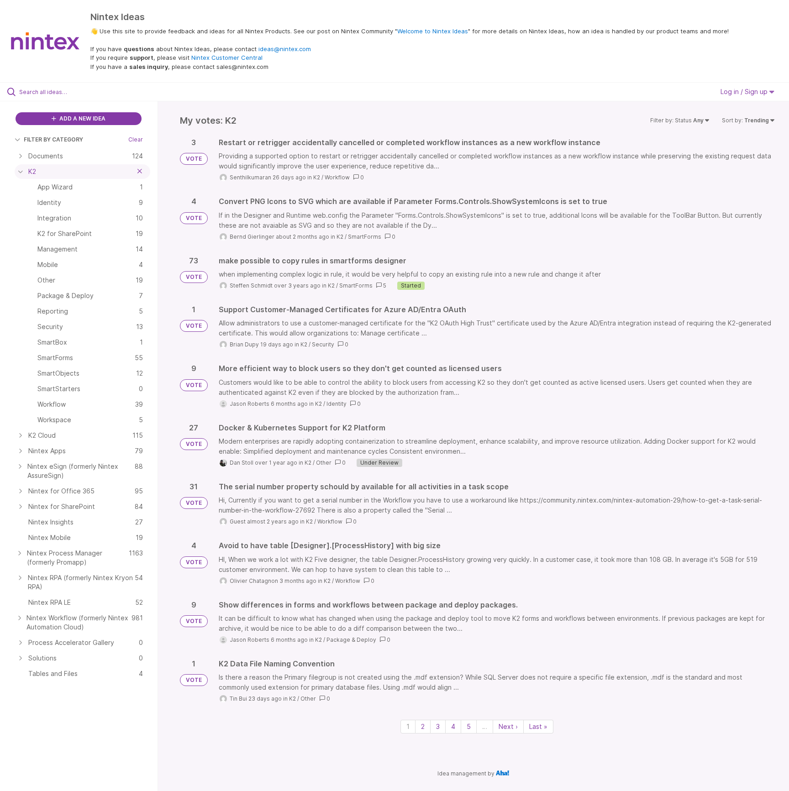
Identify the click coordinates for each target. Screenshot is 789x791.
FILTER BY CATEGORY (53, 139)
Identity (336, 403)
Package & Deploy (351, 639)
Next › (508, 726)
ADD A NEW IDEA (81, 118)
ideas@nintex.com (284, 48)
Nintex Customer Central (227, 57)
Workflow (337, 177)
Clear (135, 139)
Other (323, 462)
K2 (316, 177)
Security (323, 344)
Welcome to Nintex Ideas (432, 31)
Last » (538, 726)
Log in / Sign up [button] (745, 91)
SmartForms (364, 236)
